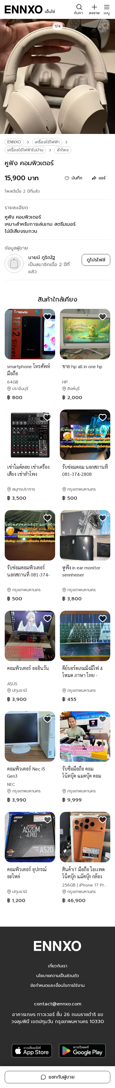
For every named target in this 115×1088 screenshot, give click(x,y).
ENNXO (14, 142)
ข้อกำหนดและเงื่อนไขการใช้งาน (57, 985)
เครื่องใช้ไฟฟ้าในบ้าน (25, 150)
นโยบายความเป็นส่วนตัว (57, 976)
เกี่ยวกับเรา (57, 966)
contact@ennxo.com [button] (57, 1003)
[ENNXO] (23, 9)
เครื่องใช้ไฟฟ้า (47, 142)
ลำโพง (63, 150)
